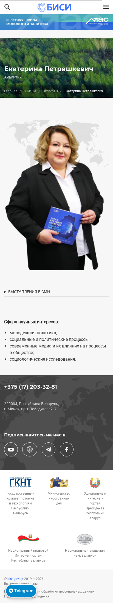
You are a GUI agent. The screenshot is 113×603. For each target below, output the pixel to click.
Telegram (23, 590)
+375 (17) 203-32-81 (30, 386)
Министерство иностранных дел (59, 498)
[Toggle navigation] (106, 7)
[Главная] (54, 7)
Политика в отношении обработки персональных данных (49, 591)
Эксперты (50, 91)
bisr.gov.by (15, 579)
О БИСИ (30, 91)
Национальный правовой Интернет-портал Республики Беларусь (28, 555)
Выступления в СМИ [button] (29, 292)
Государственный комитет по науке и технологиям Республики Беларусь (20, 503)
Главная (10, 91)
